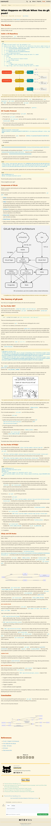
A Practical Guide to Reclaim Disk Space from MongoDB (19, 791)
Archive (48, 1)
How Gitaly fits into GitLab (9, 743)
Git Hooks (5, 748)
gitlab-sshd (27, 328)
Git (13, 19)
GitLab (18, 19)
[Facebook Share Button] (18, 757)
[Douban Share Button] (33, 757)
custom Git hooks (15, 660)
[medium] (18, 773)
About (34, 1)
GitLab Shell (6, 215)
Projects (39, 1)
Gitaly (4, 201)
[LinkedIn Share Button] (27, 757)
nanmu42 (4, 5)
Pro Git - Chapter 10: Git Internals (11, 741)
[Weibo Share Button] (30, 757)
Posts (43, 1)
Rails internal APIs (7, 750)
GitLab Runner (6, 219)
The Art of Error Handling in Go (12, 783)
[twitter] (20, 773)
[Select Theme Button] (30, 1)
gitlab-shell (3, 367)
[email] (14, 773)
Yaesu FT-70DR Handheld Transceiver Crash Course (17, 788)
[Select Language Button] (27, 1)
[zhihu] (21, 773)
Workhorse (6, 209)
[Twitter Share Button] (21, 757)
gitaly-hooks (41, 594)
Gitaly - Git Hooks (7, 745)
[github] (16, 773)
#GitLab (26, 15)
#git (24, 15)
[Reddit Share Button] (24, 757)
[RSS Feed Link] (31, 820)
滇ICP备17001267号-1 (25, 824)
